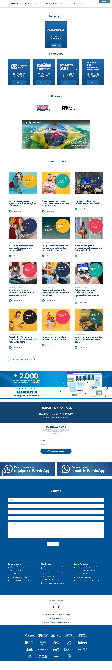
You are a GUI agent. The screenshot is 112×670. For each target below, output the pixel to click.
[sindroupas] (82, 642)
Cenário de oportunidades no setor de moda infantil (55, 338)
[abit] (56, 649)
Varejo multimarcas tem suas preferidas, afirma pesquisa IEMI (21, 248)
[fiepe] (69, 636)
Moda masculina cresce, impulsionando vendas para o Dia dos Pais (55, 203)
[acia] (56, 656)
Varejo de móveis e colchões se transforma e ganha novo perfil (21, 293)
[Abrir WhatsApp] (107, 665)
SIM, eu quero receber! (55, 451)
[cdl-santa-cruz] (56, 636)
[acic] (43, 636)
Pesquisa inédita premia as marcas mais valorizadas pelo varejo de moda (55, 248)
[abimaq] (69, 649)
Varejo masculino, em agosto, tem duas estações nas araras (22, 203)
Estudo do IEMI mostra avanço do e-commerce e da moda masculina (23, 339)
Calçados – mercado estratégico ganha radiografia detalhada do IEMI (87, 294)
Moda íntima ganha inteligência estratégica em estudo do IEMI (88, 248)
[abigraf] (82, 649)
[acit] (29, 656)
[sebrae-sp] (43, 642)
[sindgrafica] (43, 649)
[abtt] (69, 656)
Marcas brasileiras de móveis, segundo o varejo (87, 202)
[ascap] (43, 656)
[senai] (82, 636)
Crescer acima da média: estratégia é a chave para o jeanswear (55, 293)
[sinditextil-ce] (69, 642)
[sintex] (56, 642)
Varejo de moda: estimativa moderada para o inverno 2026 (88, 339)
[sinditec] (29, 642)
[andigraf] (29, 636)
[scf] (29, 649)
